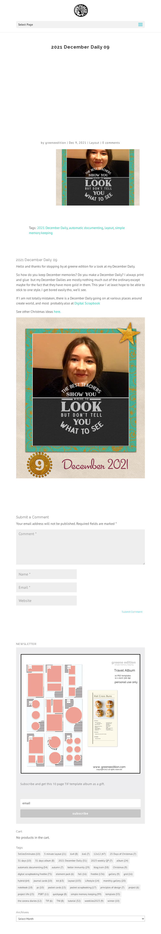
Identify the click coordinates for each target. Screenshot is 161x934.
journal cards (43, 880)
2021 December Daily (52, 228)
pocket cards (57, 887)
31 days (24, 860)
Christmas (120, 867)
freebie (97, 874)
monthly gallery (114, 880)
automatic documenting (86, 228)
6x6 (86, 853)
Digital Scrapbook (87, 303)
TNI (60, 900)
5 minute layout (55, 853)
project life (26, 894)
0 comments (111, 143)
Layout (94, 143)
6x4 (74, 853)
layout (109, 228)
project (134, 887)
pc (40, 887)
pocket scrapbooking (83, 887)
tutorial (74, 900)
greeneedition (55, 143)
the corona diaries (30, 900)
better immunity (79, 867)
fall (82, 874)
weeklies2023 (94, 900)
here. (57, 311)
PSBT (43, 894)
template (112, 894)
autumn (57, 867)
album (122, 860)
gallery (114, 874)
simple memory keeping (86, 894)
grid (128, 874)
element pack (65, 874)
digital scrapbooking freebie (35, 874)
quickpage (60, 894)
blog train (101, 867)
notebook (25, 887)
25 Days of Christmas (123, 853)
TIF (49, 900)
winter (113, 900)
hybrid (23, 880)
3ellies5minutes (29, 853)
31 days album (44, 860)
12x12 (100, 853)
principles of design (112, 887)
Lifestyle (92, 880)
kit (60, 880)
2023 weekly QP (101, 860)
